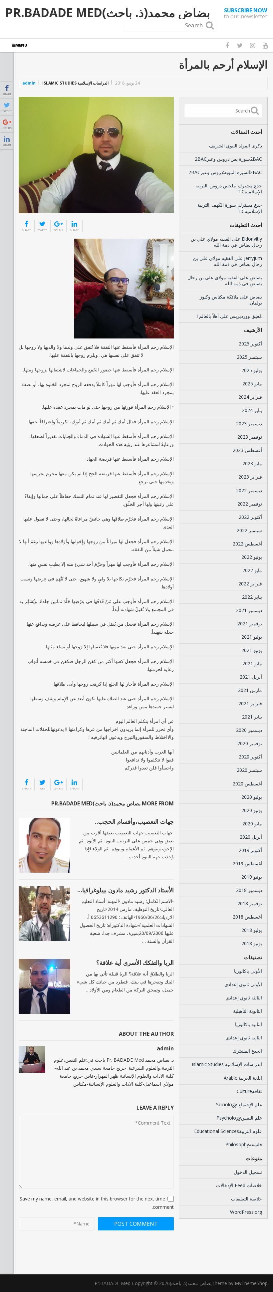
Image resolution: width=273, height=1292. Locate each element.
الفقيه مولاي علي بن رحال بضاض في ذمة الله (226, 242)
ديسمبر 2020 (249, 730)
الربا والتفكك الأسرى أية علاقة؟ (135, 963)
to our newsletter (245, 13)
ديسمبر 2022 (249, 490)
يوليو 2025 (251, 370)
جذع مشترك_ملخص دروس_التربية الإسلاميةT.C (228, 188)
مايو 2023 (252, 463)
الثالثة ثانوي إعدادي (243, 997)
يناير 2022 (252, 597)
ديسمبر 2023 (249, 423)
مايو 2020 (252, 823)
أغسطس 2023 (247, 450)
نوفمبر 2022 (249, 504)
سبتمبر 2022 (249, 530)
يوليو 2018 (251, 930)
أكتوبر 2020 (250, 757)
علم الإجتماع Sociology (239, 1104)
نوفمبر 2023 (249, 437)
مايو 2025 (252, 383)
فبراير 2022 (250, 583)
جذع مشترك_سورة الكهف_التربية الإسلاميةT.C (229, 208)
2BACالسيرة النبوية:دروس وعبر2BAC (225, 172)
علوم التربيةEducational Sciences (228, 1131)
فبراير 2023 (250, 477)
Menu (21, 45)
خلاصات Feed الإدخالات (239, 1185)
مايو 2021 (252, 663)
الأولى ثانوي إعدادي (243, 984)
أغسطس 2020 (247, 783)
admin (29, 83)
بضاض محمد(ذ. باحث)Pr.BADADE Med (107, 13)
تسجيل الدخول (248, 1172)
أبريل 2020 (251, 837)
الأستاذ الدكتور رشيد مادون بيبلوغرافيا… (125, 890)
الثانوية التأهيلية (247, 1011)
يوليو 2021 (251, 637)
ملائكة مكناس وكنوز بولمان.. (231, 300)
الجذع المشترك (247, 1051)
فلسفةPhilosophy (243, 1144)
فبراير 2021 (250, 703)
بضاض (256, 277)
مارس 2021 (250, 690)
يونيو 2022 (251, 557)
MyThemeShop (251, 1283)
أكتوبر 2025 (250, 343)
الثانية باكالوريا (248, 1024)
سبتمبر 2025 (249, 357)
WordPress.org (246, 1212)
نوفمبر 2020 (249, 743)
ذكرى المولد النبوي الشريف (235, 145)
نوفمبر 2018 (249, 903)
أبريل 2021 (251, 677)
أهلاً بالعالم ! (208, 316)
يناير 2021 (252, 717)
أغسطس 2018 (247, 917)
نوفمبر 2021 (249, 623)
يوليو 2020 (251, 797)
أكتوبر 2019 (250, 850)
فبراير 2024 (250, 397)
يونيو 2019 (251, 877)
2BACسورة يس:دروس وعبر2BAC (228, 159)
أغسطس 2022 (247, 543)
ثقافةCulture (249, 1091)
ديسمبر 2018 (249, 890)
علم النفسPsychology (239, 1118)
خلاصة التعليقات (246, 1198)
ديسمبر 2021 (249, 610)
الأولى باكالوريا (248, 971)
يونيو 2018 (251, 943)
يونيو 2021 (251, 650)
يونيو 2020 (251, 810)
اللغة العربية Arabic (243, 1078)
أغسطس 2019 (247, 863)
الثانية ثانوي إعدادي (243, 1037)
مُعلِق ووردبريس (246, 316)
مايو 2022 (252, 570)
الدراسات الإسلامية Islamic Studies (75, 83)
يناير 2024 (252, 410)
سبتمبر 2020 (249, 770)
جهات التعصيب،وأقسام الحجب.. (134, 821)
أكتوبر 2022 (250, 517)
